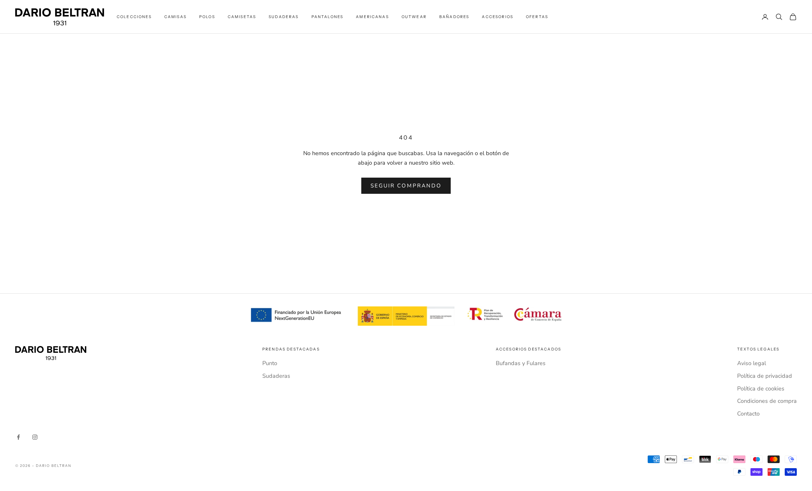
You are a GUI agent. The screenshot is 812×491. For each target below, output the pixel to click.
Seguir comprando (406, 185)
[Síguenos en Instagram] (35, 437)
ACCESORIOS (497, 16)
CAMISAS (175, 16)
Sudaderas (276, 376)
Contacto (748, 413)
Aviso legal (751, 363)
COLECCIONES (134, 16)
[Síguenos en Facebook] (18, 437)
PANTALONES (327, 16)
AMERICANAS (372, 16)
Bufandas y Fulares (521, 363)
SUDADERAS (283, 16)
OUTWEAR (414, 16)
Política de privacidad (764, 376)
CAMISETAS (242, 16)
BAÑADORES (454, 16)
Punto (269, 363)
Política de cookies (760, 388)
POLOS (207, 16)
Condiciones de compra (767, 401)
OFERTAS (537, 16)
